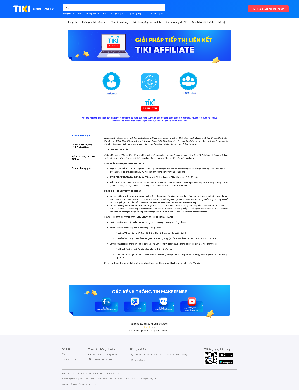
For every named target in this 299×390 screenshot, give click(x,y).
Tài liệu (196, 263)
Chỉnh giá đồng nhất (117, 14)
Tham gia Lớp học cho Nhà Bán (270, 9)
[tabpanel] (165, 200)
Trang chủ (73, 22)
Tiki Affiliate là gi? (81, 135)
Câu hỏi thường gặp (81, 168)
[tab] (84, 135)
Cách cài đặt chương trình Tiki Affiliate (82, 146)
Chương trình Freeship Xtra (72, 14)
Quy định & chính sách (203, 22)
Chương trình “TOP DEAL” (96, 14)
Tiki (63, 354)
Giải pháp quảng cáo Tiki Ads (147, 22)
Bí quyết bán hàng (119, 22)
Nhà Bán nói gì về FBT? (176, 22)
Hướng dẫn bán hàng (92, 22)
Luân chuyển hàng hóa (155, 14)
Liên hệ (221, 22)
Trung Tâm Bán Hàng (70, 359)
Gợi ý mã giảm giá (136, 14)
